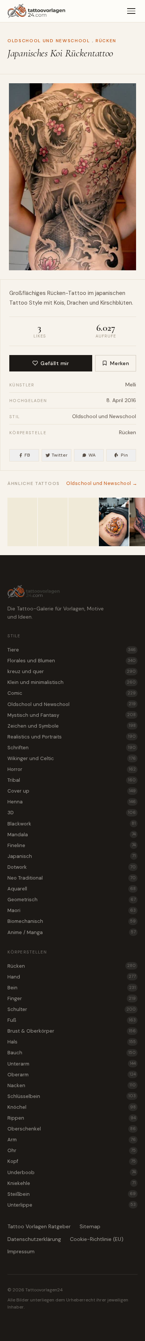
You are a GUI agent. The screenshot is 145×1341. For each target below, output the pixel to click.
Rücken (106, 41)
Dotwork (71, 867)
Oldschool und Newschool (48, 41)
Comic (71, 693)
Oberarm (71, 1074)
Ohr (71, 1150)
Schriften (71, 747)
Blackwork (71, 824)
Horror (71, 769)
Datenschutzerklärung (34, 1239)
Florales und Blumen (71, 660)
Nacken (71, 1085)
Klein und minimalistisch (71, 682)
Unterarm (71, 1064)
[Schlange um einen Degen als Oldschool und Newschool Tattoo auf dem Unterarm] (83, 522)
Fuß (71, 1020)
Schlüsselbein (71, 1096)
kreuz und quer (71, 671)
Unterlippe (71, 1205)
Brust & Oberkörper (71, 1031)
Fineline (71, 845)
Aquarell (71, 889)
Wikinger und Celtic (71, 758)
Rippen (71, 1118)
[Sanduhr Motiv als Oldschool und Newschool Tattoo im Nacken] (53, 522)
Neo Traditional (71, 878)
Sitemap (90, 1226)
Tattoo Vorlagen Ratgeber (39, 1226)
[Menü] (131, 11)
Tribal (71, 780)
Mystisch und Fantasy (71, 715)
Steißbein (71, 1194)
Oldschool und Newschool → (102, 483)
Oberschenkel (71, 1129)
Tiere (71, 650)
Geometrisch (71, 899)
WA (92, 455)
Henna (71, 802)
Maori (71, 910)
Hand (71, 977)
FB (27, 455)
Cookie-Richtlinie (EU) (96, 1239)
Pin (124, 455)
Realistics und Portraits (71, 737)
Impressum (21, 1251)
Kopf (71, 1161)
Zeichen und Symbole (71, 726)
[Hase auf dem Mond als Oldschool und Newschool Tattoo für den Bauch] (114, 522)
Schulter (71, 1009)
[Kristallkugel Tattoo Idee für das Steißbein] (22, 522)
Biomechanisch (71, 921)
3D (71, 812)
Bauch (71, 1052)
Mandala (71, 834)
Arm (71, 1139)
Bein (71, 987)
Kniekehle (71, 1183)
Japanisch (71, 856)
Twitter (60, 455)
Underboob (71, 1172)
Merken (119, 363)
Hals (71, 1042)
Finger (71, 998)
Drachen (77, 303)
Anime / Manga (71, 932)
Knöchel (71, 1107)
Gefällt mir (55, 363)
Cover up (71, 791)
